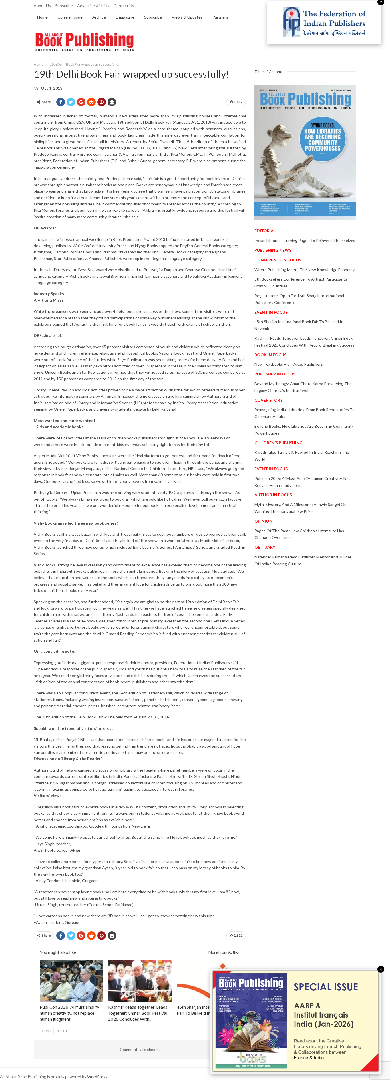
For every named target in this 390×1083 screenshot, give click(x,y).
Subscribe (64, 5)
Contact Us (124, 5)
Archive (99, 17)
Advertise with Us (93, 5)
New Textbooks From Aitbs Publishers (288, 364)
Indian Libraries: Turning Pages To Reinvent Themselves (304, 240)
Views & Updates (187, 17)
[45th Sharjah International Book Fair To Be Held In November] (208, 981)
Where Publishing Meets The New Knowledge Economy (304, 269)
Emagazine (125, 17)
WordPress (97, 1076)
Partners (220, 17)
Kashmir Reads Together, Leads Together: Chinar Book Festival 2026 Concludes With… (137, 1013)
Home (42, 17)
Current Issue (70, 17)
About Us (42, 5)
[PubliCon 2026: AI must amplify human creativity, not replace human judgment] (71, 981)
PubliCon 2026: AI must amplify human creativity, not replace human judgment (69, 1013)
